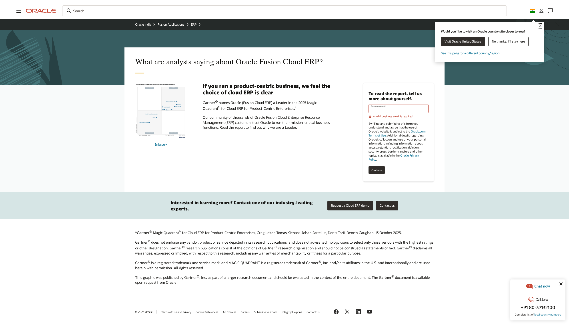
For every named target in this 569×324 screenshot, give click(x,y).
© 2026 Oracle (143, 312)
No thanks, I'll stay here (508, 41)
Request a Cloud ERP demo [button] (350, 205)
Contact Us (313, 312)
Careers (245, 312)
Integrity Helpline (292, 312)
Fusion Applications (171, 24)
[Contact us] (550, 10)
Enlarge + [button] (160, 144)
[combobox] (284, 10)
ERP (193, 24)
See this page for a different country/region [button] (470, 53)
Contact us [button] (387, 205)
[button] (18, 10)
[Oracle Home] (41, 11)
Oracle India (143, 24)
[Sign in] (541, 10)
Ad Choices (229, 312)
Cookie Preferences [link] (207, 312)
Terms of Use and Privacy (176, 312)
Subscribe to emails (265, 312)
